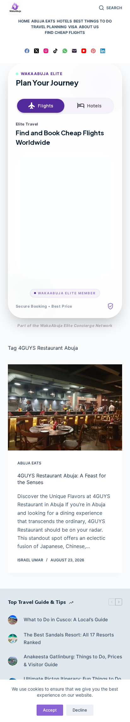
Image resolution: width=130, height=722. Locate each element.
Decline (80, 709)
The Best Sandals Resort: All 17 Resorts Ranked (69, 639)
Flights (40, 105)
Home (24, 21)
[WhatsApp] (64, 50)
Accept (50, 709)
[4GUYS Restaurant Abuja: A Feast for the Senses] (65, 407)
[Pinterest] (93, 50)
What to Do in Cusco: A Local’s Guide (66, 620)
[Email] (74, 50)
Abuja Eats (43, 21)
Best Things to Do (93, 21)
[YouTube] (83, 50)
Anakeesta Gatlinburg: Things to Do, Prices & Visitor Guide (73, 661)
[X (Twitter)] (36, 50)
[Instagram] (46, 50)
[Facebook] (27, 50)
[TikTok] (55, 50)
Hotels (64, 21)
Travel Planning (49, 26)
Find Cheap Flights (65, 32)
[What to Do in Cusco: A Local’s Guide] (12, 620)
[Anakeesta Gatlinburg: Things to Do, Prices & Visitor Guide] (12, 661)
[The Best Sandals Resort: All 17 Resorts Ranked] (12, 638)
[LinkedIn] (102, 50)
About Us (89, 26)
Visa (72, 26)
